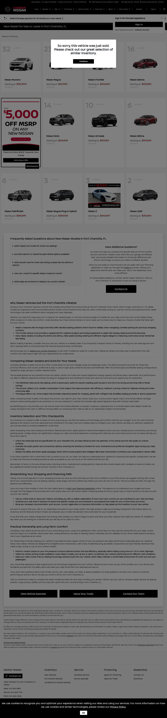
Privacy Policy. (118, 706)
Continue (83, 61)
